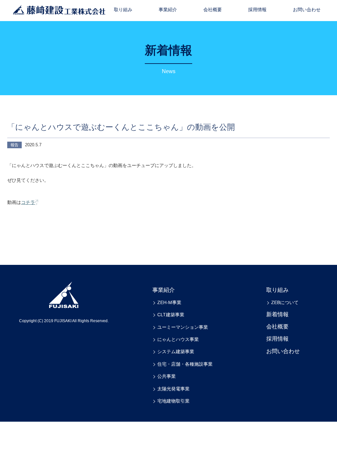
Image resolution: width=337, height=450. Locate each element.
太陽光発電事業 (173, 388)
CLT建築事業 (170, 314)
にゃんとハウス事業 (178, 339)
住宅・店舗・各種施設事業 (185, 364)
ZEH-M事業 (169, 302)
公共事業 (166, 376)
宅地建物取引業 (173, 401)
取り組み (123, 9)
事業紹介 (168, 9)
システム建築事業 (175, 351)
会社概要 (212, 9)
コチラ (28, 202)
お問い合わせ (307, 9)
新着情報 (277, 314)
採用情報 (257, 9)
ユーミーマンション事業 (182, 327)
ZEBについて (284, 302)
